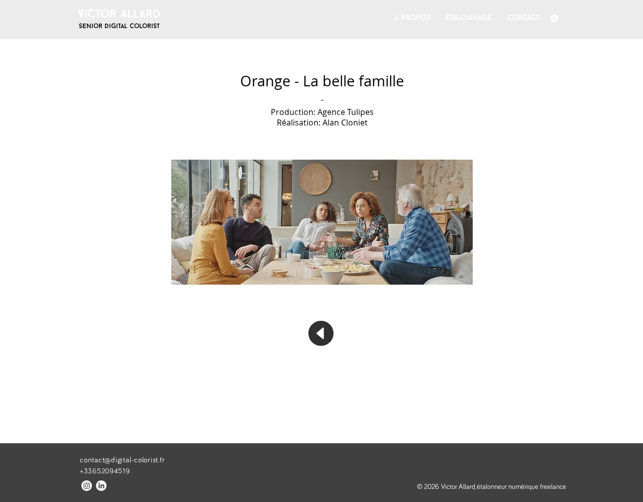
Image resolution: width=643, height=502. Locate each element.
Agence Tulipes (345, 111)
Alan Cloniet (345, 122)
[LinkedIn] (101, 485)
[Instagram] (86, 485)
